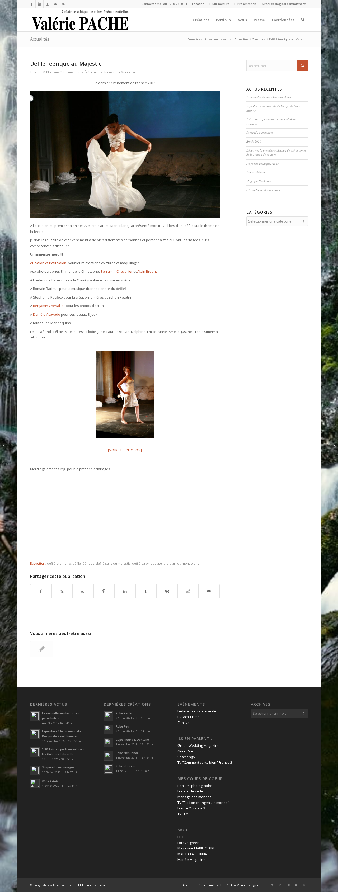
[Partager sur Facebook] (40, 591)
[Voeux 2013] (4, 446)
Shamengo (186, 756)
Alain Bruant (147, 271)
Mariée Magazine (191, 859)
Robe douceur (126, 766)
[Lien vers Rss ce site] (63, 4)
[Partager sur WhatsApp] (83, 591)
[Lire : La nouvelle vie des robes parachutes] (35, 716)
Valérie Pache (130, 72)
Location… (199, 4)
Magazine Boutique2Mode (262, 164)
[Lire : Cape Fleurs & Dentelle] (108, 742)
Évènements (93, 72)
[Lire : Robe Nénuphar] (108, 756)
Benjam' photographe (194, 785)
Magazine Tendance (258, 181)
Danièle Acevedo (46, 314)
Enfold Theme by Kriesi (88, 885)
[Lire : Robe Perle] (108, 716)
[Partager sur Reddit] (188, 591)
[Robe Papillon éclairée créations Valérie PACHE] (125, 394)
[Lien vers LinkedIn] (39, 4)
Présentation (246, 4)
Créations (66, 72)
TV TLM (183, 813)
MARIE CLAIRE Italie (192, 854)
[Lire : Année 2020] (35, 783)
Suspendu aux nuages (259, 132)
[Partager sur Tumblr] (146, 591)
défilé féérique (83, 563)
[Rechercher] (303, 19)
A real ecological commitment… (285, 4)
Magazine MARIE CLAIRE (196, 848)
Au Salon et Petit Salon (48, 263)
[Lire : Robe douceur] (108, 769)
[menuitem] (199, 4)
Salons (107, 72)
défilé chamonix (59, 563)
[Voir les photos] (125, 450)
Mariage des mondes (194, 797)
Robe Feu (122, 726)
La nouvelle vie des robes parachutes (268, 97)
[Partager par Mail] (209, 591)
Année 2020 (253, 141)
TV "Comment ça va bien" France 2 (204, 762)
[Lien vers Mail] (55, 4)
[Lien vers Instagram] (47, 4)
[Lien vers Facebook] (31, 4)
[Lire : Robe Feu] (108, 729)
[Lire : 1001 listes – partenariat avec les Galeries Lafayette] (35, 752)
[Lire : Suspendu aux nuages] (35, 770)
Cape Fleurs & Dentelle (132, 740)
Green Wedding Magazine (198, 745)
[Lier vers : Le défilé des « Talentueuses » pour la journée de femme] (41, 649)
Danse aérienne (255, 172)
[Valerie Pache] (80, 19)
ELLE (180, 836)
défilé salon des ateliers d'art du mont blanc (165, 563)
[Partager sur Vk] (167, 591)
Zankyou (184, 722)
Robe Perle (124, 713)
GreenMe (185, 751)
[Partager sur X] (62, 591)
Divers (78, 72)
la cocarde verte (190, 791)
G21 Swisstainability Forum (263, 190)
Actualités (39, 39)
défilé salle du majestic (113, 563)
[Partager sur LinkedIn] (125, 591)
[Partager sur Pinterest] (104, 591)
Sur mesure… (222, 4)
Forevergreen (188, 842)
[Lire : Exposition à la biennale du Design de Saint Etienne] (35, 734)
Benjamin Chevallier (117, 271)
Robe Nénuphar (127, 753)
